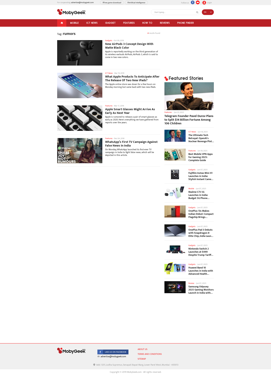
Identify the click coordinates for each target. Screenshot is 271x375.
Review (191, 283)
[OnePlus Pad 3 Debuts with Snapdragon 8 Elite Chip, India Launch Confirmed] (175, 230)
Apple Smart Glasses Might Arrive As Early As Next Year (130, 111)
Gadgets (108, 40)
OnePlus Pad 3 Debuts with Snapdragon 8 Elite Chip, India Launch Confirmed (201, 233)
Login (209, 2)
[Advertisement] (108, 191)
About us (142, 349)
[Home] (61, 23)
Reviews (165, 22)
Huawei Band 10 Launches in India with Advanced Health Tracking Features (200, 270)
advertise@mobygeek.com (82, 2)
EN (205, 12)
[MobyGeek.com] (71, 12)
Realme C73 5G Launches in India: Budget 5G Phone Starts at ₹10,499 (198, 195)
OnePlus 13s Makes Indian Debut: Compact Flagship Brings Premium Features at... (201, 214)
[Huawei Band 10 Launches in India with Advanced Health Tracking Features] (175, 268)
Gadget (110, 22)
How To (147, 22)
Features (129, 22)
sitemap (142, 359)
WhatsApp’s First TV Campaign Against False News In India (131, 144)
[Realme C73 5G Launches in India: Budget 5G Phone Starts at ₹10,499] (175, 193)
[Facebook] (192, 2)
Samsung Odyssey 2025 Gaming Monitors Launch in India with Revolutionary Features (201, 289)
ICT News (92, 22)
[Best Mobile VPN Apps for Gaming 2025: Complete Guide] (175, 155)
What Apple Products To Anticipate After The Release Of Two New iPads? (132, 78)
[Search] (197, 12)
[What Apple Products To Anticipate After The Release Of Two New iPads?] (79, 85)
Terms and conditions (150, 354)
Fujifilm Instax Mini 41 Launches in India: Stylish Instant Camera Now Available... (200, 176)
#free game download (112, 2)
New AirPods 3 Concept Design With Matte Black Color (129, 46)
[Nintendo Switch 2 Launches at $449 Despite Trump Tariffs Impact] (175, 249)
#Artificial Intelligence (136, 2)
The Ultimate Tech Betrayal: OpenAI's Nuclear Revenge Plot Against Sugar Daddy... (200, 138)
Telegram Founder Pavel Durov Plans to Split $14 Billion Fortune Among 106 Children (188, 119)
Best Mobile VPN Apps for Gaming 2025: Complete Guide (200, 157)
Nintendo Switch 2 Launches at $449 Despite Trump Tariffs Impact (200, 251)
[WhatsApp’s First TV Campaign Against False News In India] (79, 150)
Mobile (74, 22)
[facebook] (112, 353)
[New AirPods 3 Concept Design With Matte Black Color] (79, 53)
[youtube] (198, 2)
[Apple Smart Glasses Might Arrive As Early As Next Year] (79, 118)
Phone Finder (185, 22)
